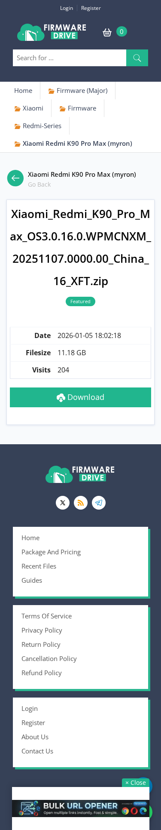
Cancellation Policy (49, 658)
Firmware (81, 108)
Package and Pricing (51, 551)
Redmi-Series (41, 125)
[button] (137, 57)
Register (91, 8)
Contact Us (37, 751)
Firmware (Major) (81, 90)
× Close (135, 782)
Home (23, 90)
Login (66, 8)
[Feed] (81, 503)
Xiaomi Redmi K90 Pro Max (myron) (76, 143)
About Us (35, 736)
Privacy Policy (41, 630)
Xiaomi (32, 108)
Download (84, 397)
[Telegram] (99, 503)
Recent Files (38, 566)
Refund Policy (41, 672)
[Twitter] (63, 503)
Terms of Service (46, 616)
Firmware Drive (52, 35)
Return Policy (41, 644)
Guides (31, 580)
